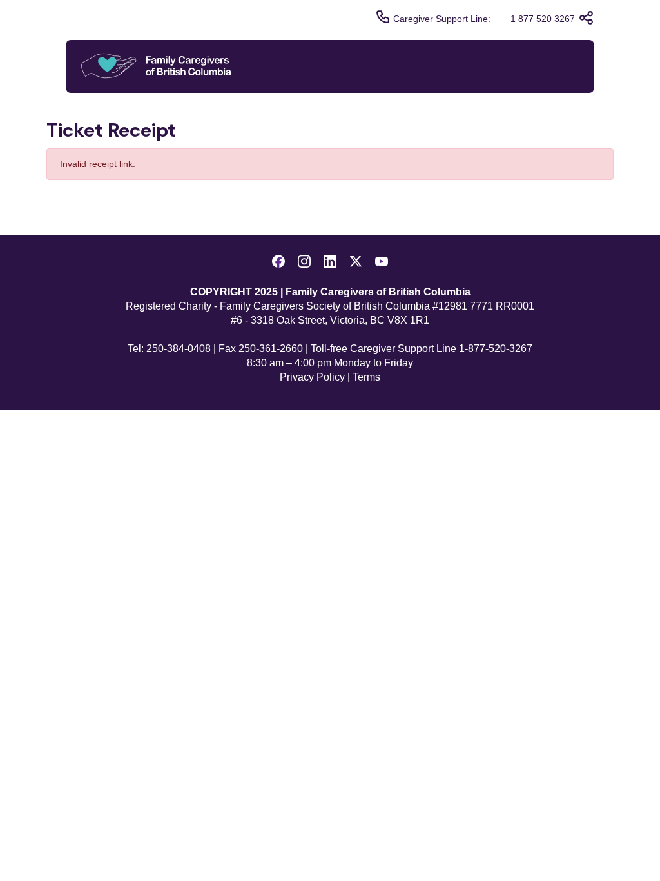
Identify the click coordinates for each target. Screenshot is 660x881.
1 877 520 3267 (542, 19)
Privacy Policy (312, 376)
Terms (366, 376)
